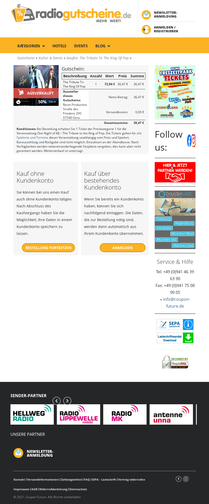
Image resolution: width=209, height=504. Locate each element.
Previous (57, 401)
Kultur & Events (50, 57)
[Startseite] (71, 13)
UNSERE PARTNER (27, 434)
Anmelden (122, 247)
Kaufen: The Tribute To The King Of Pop (98, 57)
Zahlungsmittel (71, 479)
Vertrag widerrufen (131, 479)
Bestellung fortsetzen (48, 247)
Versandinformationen (43, 479)
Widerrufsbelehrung (53, 489)
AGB (34, 489)
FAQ (87, 479)
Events (81, 45)
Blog (100, 45)
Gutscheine (26, 57)
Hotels (59, 45)
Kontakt (19, 479)
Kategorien (29, 45)
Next (67, 401)
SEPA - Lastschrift (104, 479)
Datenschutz (78, 489)
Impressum (21, 489)
